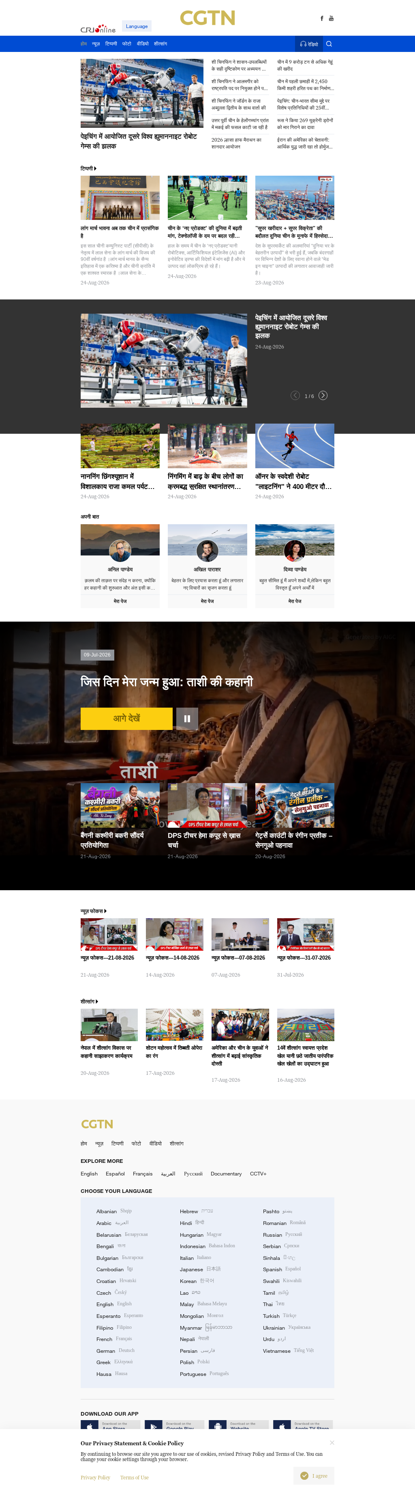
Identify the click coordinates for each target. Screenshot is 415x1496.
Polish (195, 1362)
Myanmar (206, 1327)
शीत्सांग (177, 1143)
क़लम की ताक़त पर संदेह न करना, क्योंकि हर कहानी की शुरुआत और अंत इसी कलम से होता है (120, 584)
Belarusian (122, 1234)
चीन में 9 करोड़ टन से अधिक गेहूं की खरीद (305, 65)
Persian (197, 1350)
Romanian (284, 1223)
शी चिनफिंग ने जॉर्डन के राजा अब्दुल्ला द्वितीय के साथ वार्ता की (239, 104)
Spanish (282, 1269)
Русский (193, 1173)
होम (84, 1143)
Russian (282, 1234)
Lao (190, 1292)
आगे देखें (126, 718)
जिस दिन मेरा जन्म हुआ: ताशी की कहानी (167, 682)
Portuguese (204, 1374)
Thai (274, 1304)
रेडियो (313, 44)
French (114, 1339)
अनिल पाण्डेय (120, 569)
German (115, 1350)
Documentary (226, 1173)
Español (115, 1173)
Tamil (276, 1292)
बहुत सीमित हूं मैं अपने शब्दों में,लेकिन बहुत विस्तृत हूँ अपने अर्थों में (295, 584)
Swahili (282, 1281)
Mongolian (201, 1316)
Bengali (110, 1246)
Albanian (113, 1211)
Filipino (113, 1327)
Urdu (274, 1339)
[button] (106, 129)
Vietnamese (288, 1350)
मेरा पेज (120, 601)
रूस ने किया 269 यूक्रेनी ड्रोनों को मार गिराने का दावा (305, 123)
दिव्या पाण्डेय (295, 569)
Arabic (112, 1223)
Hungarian (201, 1234)
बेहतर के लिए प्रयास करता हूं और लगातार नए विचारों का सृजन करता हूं (207, 584)
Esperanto (119, 1316)
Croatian (116, 1281)
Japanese (200, 1269)
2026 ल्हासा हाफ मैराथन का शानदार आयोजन (236, 143)
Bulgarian (119, 1258)
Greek (114, 1362)
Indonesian (207, 1246)
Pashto (277, 1211)
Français (143, 1173)
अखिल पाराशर (207, 569)
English (89, 1173)
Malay (203, 1304)
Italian (195, 1258)
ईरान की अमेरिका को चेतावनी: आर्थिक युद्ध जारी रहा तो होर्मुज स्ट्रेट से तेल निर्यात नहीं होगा (303, 144)
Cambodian (114, 1269)
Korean (197, 1281)
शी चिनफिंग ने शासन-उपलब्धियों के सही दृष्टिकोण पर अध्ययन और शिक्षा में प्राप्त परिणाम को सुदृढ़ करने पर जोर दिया (240, 66)
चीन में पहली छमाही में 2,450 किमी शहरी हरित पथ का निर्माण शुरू (303, 85)
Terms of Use (134, 1477)
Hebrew (196, 1211)
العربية (168, 1173)
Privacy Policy (95, 1477)
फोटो (136, 1143)
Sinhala (279, 1258)
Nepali (194, 1339)
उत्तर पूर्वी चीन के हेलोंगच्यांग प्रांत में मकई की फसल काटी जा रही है (240, 123)
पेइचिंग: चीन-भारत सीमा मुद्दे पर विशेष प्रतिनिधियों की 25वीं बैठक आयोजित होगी (303, 105)
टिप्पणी (117, 1143)
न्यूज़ (99, 1143)
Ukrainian (286, 1327)
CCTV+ (258, 1173)
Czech (111, 1292)
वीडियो (156, 1143)
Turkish (279, 1316)
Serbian (281, 1246)
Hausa (111, 1374)
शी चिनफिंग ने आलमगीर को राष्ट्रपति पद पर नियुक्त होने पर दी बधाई (239, 85)
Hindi (192, 1223)
